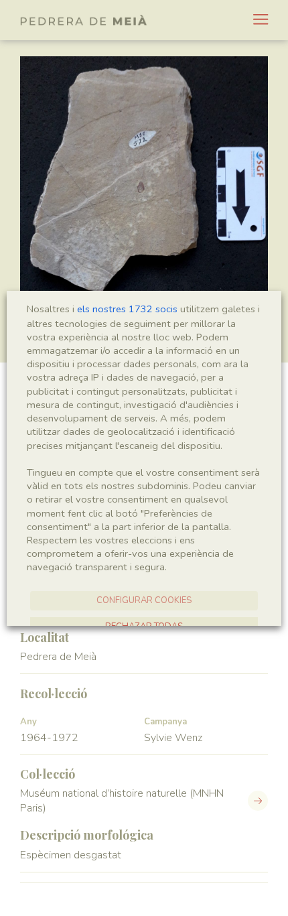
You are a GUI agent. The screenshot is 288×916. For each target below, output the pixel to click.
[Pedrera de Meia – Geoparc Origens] (83, 20)
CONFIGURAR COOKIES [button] (144, 600)
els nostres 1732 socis (127, 309)
